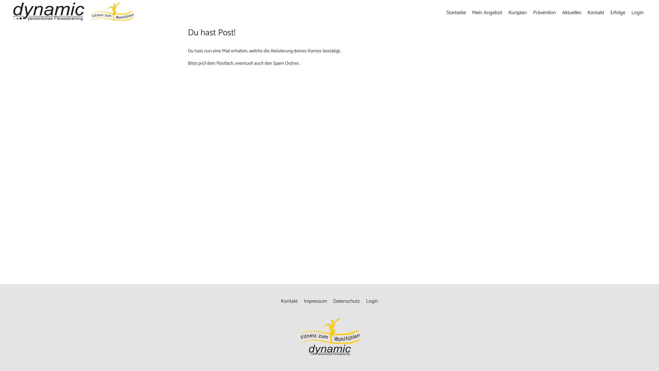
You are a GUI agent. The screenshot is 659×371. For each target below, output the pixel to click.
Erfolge (617, 13)
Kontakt (595, 13)
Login (637, 13)
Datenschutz (346, 301)
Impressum (315, 301)
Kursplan (517, 13)
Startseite (456, 13)
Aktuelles (571, 13)
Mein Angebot (487, 13)
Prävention (544, 13)
